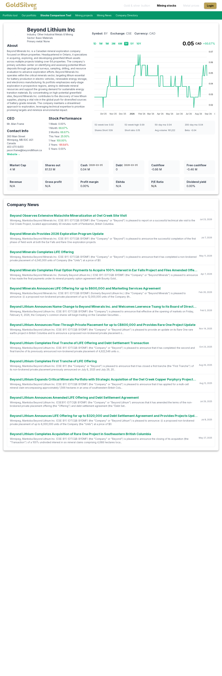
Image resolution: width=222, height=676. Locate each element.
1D (94, 43)
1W (101, 43)
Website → (13, 154)
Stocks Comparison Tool (55, 15)
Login (210, 5)
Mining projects (84, 15)
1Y (126, 43)
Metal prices (191, 5)
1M (107, 43)
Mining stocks (166, 5)
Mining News (104, 15)
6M (120, 43)
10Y (138, 43)
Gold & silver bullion (137, 5)
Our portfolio (29, 15)
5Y (132, 43)
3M (113, 43)
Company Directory (127, 15)
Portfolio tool (10, 15)
